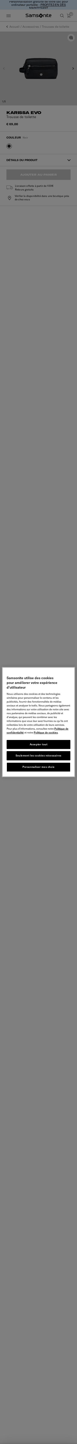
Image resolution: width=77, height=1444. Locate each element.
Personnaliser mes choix (38, 766)
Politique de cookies (46, 732)
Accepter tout (38, 744)
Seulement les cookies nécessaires (38, 755)
